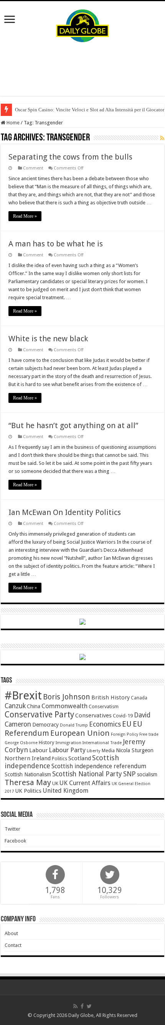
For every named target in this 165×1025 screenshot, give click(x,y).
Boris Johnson (66, 697)
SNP (129, 774)
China (33, 706)
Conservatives (93, 715)
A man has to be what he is (55, 243)
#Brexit (23, 695)
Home (12, 122)
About (11, 933)
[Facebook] (82, 1006)
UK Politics (28, 790)
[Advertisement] (82, 69)
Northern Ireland (28, 758)
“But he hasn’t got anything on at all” (73, 425)
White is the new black (48, 338)
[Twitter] (89, 1006)
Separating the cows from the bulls (70, 156)
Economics (105, 724)
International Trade (102, 742)
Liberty (94, 750)
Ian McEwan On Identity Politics (64, 512)
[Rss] (75, 1006)
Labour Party (67, 750)
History (46, 742)
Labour (38, 750)
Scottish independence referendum (98, 766)
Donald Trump (74, 725)
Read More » (25, 216)
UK (55, 783)
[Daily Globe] (82, 24)
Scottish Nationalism (28, 774)
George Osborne (21, 742)
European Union (80, 733)
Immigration (68, 742)
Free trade (148, 734)
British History (110, 697)
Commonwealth (64, 706)
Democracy (45, 725)
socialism (147, 774)
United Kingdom (65, 790)
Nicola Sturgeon (134, 750)
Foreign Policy (124, 734)
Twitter (12, 829)
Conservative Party (39, 714)
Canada (139, 698)
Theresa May (28, 782)
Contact (13, 945)
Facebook (15, 841)
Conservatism (104, 706)
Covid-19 (123, 716)
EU (127, 724)
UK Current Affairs (85, 783)
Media (108, 750)
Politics (59, 758)
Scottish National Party (87, 774)
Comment (33, 168)
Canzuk (15, 706)
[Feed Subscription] (162, 138)
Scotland (79, 758)
